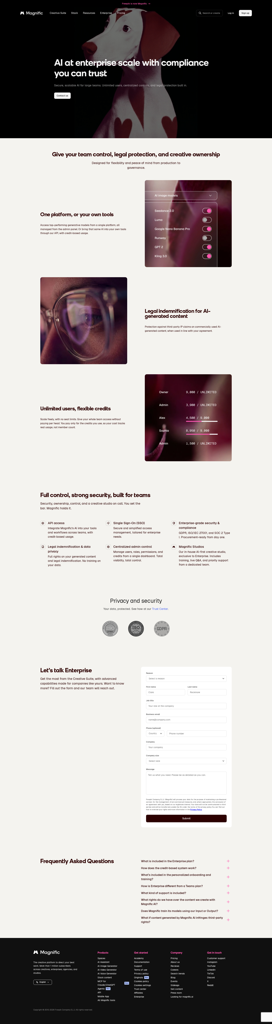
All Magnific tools (106, 1000)
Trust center (140, 989)
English (43, 982)
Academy (139, 958)
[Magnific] (46, 953)
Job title (150, 700)
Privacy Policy (196, 810)
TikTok (210, 973)
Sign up (245, 13)
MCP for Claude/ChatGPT (113, 983)
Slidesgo (175, 985)
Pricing (121, 13)
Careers (174, 969)
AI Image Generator (107, 966)
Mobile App (103, 996)
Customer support (216, 958)
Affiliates (138, 992)
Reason (149, 673)
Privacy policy (141, 973)
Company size (152, 755)
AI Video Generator (107, 969)
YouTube (211, 966)
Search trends (178, 973)
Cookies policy (141, 981)
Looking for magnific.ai (182, 996)
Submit (186, 818)
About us (175, 962)
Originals (141, 977)
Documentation (142, 962)
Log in (231, 13)
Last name (192, 687)
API (99, 992)
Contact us (62, 95)
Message (150, 769)
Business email (153, 714)
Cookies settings (142, 985)
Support (138, 966)
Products (103, 952)
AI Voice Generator (107, 973)
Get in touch (214, 952)
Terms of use (140, 969)
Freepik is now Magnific (134, 3)
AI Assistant (103, 962)
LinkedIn (211, 969)
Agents (104, 988)
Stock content (105, 977)
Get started (141, 952)
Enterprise (139, 996)
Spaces (101, 958)
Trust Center (160, 609)
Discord (211, 977)
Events (174, 981)
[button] (42, 982)
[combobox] (186, 678)
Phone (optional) (153, 728)
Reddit (210, 985)
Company (150, 742)
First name (151, 687)
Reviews (175, 966)
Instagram (212, 962)
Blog (173, 977)
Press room (176, 992)
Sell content (177, 989)
